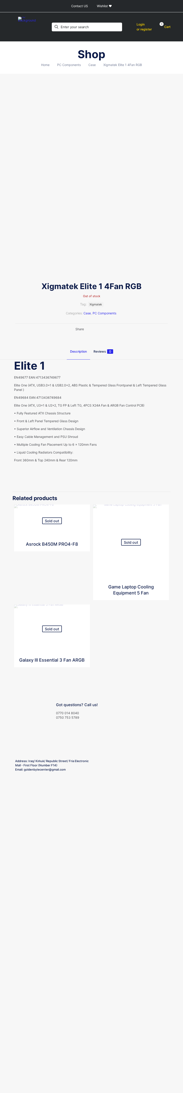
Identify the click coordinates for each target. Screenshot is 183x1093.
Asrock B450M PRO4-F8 (52, 544)
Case (92, 65)
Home (45, 65)
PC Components (69, 65)
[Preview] (84, 530)
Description (78, 351)
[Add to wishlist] (84, 520)
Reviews (102, 351)
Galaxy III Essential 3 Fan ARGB (52, 660)
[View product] (84, 511)
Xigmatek (95, 304)
